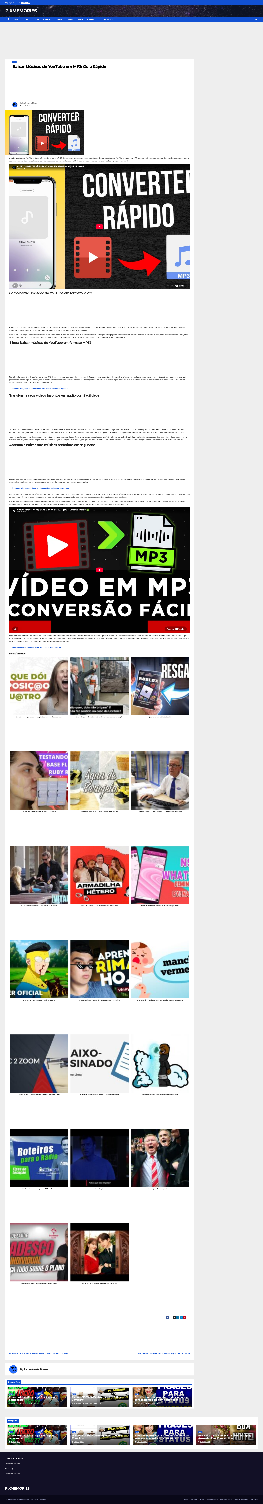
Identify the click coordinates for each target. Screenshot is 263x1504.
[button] (256, 19)
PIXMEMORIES (21, 10)
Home (186, 1499)
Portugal (48, 19)
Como (26, 19)
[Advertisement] (131, 37)
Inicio (16, 19)
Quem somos (107, 19)
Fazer (36, 19)
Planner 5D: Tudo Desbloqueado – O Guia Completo (96, 1398)
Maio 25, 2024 (15, 1442)
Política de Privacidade (13, 1464)
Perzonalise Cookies (212, 1499)
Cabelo (70, 19)
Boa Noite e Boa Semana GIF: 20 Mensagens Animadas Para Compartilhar (224, 1437)
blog (14, 62)
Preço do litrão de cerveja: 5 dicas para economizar (32, 1398)
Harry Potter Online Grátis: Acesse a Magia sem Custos (163, 1353)
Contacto (92, 19)
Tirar (59, 19)
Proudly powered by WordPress (14, 1499)
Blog (80, 19)
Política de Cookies (12, 1474)
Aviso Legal (9, 1469)
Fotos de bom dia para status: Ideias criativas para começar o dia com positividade (161, 1398)
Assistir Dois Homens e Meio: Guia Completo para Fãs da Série (39, 1353)
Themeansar (42, 1499)
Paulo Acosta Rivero (29, 103)
